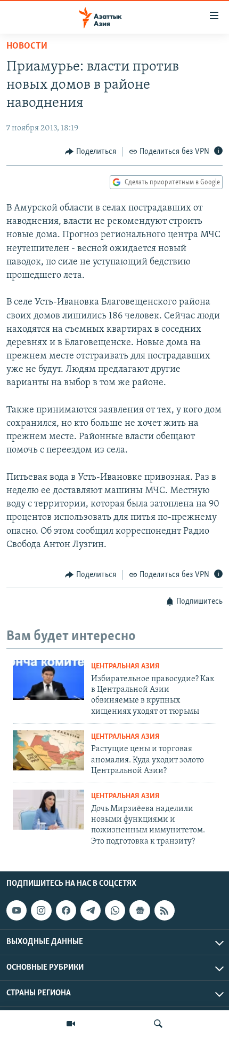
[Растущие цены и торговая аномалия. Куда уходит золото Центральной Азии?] (48, 750)
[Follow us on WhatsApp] (115, 910)
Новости (26, 46)
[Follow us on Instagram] (41, 910)
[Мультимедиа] (71, 1023)
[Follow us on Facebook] (66, 910)
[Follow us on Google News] (139, 910)
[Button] (90, 152)
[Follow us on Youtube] (16, 910)
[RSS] (164, 910)
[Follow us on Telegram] (90, 910)
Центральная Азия (125, 666)
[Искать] (158, 1023)
